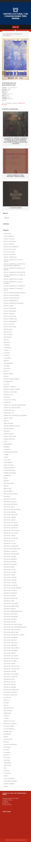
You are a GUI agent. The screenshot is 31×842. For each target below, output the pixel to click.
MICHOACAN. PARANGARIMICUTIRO (13, 611)
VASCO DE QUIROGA (9, 778)
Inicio (4, 34)
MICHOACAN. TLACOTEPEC (11, 655)
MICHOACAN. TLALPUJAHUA (11, 658)
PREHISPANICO (7, 734)
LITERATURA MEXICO (9, 467)
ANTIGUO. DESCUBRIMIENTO (11, 246)
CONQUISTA (7, 352)
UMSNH (6, 776)
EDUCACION (7, 368)
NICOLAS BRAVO (8, 710)
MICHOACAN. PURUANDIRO (11, 616)
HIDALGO (6, 420)
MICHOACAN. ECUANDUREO (11, 546)
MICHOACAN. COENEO (9, 535)
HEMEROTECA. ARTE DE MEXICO (12, 407)
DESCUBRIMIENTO (8, 363)
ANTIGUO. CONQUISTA (10, 241)
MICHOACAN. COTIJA (9, 541)
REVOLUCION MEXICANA (10, 744)
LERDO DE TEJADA (9, 465)
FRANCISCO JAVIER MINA (10, 392)
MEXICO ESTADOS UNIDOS (11, 494)
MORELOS (6, 700)
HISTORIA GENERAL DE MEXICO (12, 426)
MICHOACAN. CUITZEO (10, 543)
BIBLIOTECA (10, 34)
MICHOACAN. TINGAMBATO (11, 650)
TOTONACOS (7, 773)
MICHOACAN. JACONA (9, 569)
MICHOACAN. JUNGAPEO (10, 577)
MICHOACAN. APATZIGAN (10, 504)
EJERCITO (6, 371)
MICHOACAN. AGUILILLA (10, 501)
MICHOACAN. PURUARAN (10, 619)
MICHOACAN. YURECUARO (11, 676)
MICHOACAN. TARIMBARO (10, 645)
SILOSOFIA (6, 749)
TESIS (5, 768)
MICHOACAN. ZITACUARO (10, 692)
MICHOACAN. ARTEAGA (10, 512)
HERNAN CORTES (8, 418)
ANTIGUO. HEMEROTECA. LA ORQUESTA (14, 286)
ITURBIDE (6, 454)
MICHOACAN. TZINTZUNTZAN (12, 666)
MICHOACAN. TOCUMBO (10, 661)
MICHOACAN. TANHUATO (10, 640)
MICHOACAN (7, 496)
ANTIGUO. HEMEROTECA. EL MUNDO (13, 279)
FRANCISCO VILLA (8, 394)
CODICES (6, 350)
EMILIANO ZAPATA (8, 373)
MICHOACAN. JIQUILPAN (10, 572)
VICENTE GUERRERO (9, 783)
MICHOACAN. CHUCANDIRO (11, 525)
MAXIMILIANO (7, 475)
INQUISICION (7, 449)
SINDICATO (6, 755)
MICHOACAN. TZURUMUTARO (11, 668)
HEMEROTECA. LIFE (9, 413)
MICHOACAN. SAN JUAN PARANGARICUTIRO (15, 627)
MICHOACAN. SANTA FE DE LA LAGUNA (14, 635)
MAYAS (5, 478)
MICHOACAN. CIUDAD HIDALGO (12, 530)
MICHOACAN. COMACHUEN (11, 538)
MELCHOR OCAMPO (9, 483)
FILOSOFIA (6, 384)
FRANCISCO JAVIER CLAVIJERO (12, 389)
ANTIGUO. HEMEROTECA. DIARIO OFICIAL (14, 272)
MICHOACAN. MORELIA (10, 595)
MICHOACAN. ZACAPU (9, 682)
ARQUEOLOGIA (8, 332)
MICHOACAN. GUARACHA (10, 551)
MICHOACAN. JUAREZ (9, 574)
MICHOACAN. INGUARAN (10, 564)
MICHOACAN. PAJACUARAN (11, 603)
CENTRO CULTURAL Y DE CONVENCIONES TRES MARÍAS (15, 16)
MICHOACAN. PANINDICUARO (11, 606)
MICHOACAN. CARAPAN (10, 517)
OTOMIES (6, 718)
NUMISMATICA (7, 713)
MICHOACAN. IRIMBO (9, 567)
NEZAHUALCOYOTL (9, 708)
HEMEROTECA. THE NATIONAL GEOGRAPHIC (15, 415)
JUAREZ (6, 457)
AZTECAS (6, 339)
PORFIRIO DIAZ (7, 731)
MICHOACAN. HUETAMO (10, 556)
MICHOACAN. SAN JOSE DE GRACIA (13, 624)
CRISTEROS (7, 355)
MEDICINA (6, 480)
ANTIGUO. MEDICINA (9, 313)
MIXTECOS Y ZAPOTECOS (10, 695)
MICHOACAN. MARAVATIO (10, 593)
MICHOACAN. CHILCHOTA (10, 522)
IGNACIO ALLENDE (8, 433)
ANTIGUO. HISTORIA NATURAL (11, 298)
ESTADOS (6, 376)
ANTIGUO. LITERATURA (10, 308)
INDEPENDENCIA (8, 444)
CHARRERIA (7, 345)
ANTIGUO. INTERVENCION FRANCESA (13, 303)
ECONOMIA (7, 366)
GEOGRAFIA (7, 397)
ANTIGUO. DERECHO (9, 244)
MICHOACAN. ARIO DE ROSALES (12, 509)
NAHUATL (6, 705)
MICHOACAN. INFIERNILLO (10, 559)
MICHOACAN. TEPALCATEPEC (11, 648)
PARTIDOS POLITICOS (9, 721)
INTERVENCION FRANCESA (11, 452)
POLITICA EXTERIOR (9, 726)
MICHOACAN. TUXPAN (9, 663)
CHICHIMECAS (7, 347)
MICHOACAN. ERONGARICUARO (12, 548)
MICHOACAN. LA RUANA (10, 582)
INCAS (5, 441)
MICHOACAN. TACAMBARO (11, 637)
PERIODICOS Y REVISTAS (10, 723)
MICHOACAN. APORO (9, 507)
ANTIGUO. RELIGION (9, 324)
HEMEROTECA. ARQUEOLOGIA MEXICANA (15, 405)
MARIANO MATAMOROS (10, 473)
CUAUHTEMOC (8, 358)
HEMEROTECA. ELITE (9, 410)
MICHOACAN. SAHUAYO (10, 621)
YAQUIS (6, 786)
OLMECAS (6, 715)
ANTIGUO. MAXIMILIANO (10, 311)
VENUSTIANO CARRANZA (10, 781)
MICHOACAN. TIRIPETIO (10, 653)
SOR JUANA (7, 760)
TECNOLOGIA (7, 765)
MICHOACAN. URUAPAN (10, 671)
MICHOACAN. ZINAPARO (10, 687)
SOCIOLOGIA (7, 757)
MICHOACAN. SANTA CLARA (11, 632)
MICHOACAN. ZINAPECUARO (11, 689)
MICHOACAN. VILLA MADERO (11, 674)
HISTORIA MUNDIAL (9, 428)
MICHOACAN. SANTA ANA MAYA (12, 629)
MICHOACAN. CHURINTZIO (11, 527)
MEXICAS (6, 486)
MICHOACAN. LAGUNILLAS (11, 585)
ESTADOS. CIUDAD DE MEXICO (12, 379)
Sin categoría (7, 752)
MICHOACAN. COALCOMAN (11, 533)
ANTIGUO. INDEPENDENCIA (11, 300)
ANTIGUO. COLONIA (9, 239)
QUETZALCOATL (8, 739)
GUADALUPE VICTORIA (10, 400)
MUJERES (6, 702)
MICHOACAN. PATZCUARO (10, 614)
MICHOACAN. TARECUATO (10, 642)
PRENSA (6, 736)
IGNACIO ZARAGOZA (9, 439)
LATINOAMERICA (8, 462)
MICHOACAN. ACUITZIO (10, 499)
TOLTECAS (6, 770)
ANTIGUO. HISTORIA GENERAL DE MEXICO (15, 292)
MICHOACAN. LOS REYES (10, 590)
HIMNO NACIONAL (8, 423)
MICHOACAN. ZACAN (9, 679)
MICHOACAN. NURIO (9, 601)
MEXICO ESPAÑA (8, 491)
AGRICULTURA (7, 233)
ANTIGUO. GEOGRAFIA (9, 254)
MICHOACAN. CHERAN (9, 520)
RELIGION (4, 104)
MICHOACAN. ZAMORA (10, 684)
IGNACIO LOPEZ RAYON (10, 436)
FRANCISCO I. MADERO (10, 386)
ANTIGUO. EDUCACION (10, 249)
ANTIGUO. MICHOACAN (10, 316)
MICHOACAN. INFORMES (10, 561)
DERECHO (6, 360)
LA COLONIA (7, 460)
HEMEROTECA (7, 402)
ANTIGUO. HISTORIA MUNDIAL (11, 295)
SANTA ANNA (7, 747)
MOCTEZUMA (7, 697)
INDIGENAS (6, 447)
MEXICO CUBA (7, 488)
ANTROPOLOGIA (8, 329)
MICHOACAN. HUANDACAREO (11, 554)
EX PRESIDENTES (8, 381)
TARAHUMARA (7, 762)
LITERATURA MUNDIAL (9, 470)
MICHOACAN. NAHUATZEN (11, 598)
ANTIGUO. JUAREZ (8, 305)
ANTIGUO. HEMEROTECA (10, 257)
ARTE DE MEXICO (8, 334)
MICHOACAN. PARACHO (10, 608)
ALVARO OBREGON (9, 236)
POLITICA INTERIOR (9, 729)
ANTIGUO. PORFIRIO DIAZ (10, 319)
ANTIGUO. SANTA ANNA (10, 326)
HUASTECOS (7, 431)
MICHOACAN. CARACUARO (11, 514)
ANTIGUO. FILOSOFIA (9, 252)
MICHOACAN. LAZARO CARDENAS (12, 588)
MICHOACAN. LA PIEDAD (10, 580)
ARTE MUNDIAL (8, 337)
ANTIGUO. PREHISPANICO (10, 321)
